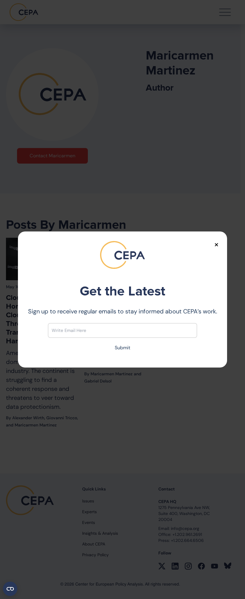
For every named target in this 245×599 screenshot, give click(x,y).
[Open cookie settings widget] (10, 589)
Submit (122, 348)
